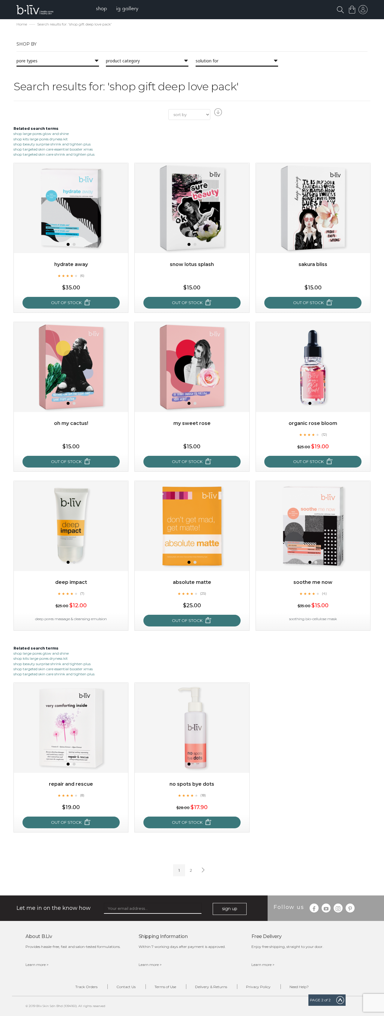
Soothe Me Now (312, 582)
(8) (82, 795)
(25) (203, 593)
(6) (82, 275)
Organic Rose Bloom (313, 423)
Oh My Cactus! (71, 423)
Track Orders (86, 987)
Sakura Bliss (312, 264)
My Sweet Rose (192, 423)
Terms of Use (165, 987)
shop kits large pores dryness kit (41, 139)
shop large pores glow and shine (41, 133)
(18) (203, 795)
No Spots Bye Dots (192, 784)
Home (21, 24)
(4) (324, 593)
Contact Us (126, 987)
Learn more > (37, 964)
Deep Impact (71, 582)
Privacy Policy (258, 987)
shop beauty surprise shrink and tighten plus (52, 144)
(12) (324, 434)
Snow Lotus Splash (192, 264)
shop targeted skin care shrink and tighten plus (54, 154)
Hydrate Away (71, 264)
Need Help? (299, 987)
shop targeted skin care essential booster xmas (53, 149)
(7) (82, 593)
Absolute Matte (192, 582)
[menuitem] (102, 9)
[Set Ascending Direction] (217, 114)
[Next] (202, 870)
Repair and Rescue (71, 784)
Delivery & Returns (211, 987)
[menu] (117, 9)
